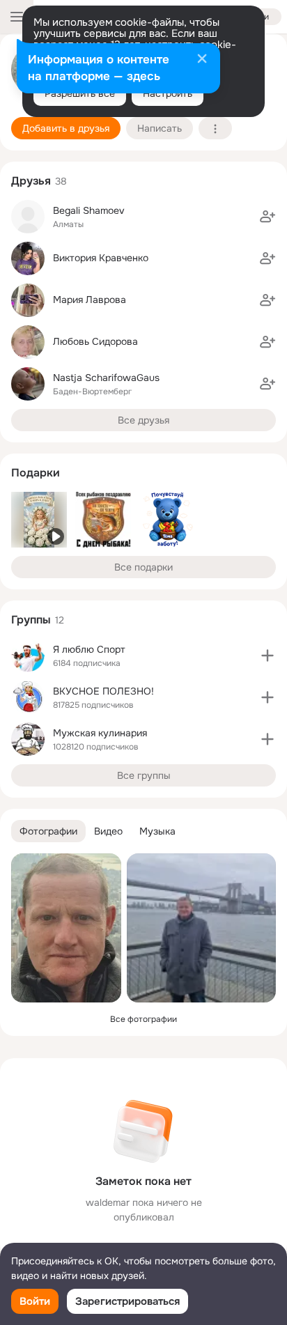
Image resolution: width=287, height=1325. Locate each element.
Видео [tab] (108, 831)
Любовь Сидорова (95, 341)
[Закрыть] (202, 60)
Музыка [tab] (157, 831)
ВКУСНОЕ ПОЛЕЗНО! (103, 691)
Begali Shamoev (89, 210)
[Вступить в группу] (267, 655)
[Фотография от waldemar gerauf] (66, 927)
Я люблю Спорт (89, 649)
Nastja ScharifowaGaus (106, 377)
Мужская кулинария (100, 733)
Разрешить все (80, 93)
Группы (31, 619)
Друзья (31, 180)
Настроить (167, 93)
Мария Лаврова (89, 299)
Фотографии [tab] (48, 831)
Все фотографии (143, 1019)
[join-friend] (267, 216)
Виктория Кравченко (100, 257)
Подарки (35, 472)
